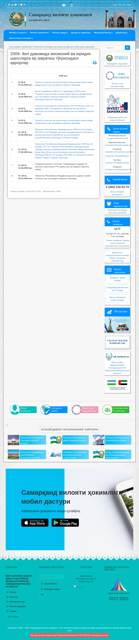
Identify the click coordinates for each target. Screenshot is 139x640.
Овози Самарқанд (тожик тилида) (117, 298)
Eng (129, 5)
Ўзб (119, 5)
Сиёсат (13, 592)
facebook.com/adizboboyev (117, 156)
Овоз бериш (13, 617)
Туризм (13, 611)
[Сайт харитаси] (12, 5)
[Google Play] (65, 523)
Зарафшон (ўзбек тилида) (117, 279)
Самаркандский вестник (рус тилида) (117, 288)
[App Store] (34, 523)
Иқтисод (14, 597)
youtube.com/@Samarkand (117, 163)
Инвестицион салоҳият (20, 38)
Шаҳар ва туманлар (80, 33)
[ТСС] (18, 5)
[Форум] (21, 5)
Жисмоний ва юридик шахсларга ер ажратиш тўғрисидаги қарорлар (63, 47)
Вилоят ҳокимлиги (39, 33)
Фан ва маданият (18, 606)
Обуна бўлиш (50, 584)
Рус (124, 5)
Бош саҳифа (14, 47)
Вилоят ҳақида (59, 33)
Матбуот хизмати (17, 33)
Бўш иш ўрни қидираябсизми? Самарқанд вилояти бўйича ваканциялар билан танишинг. (117, 367)
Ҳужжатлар (121, 33)
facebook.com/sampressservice (118, 152)
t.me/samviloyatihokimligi (117, 138)
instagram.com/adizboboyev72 (118, 169)
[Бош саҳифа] (9, 5)
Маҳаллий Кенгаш (103, 33)
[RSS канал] (24, 5)
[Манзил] (16, 5)
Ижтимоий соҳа (17, 601)
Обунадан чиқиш (52, 589)
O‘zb (115, 5)
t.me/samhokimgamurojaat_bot (118, 145)
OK (42, 595)
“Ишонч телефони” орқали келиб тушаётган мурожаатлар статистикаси (117, 243)
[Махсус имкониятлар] (63, 6)
